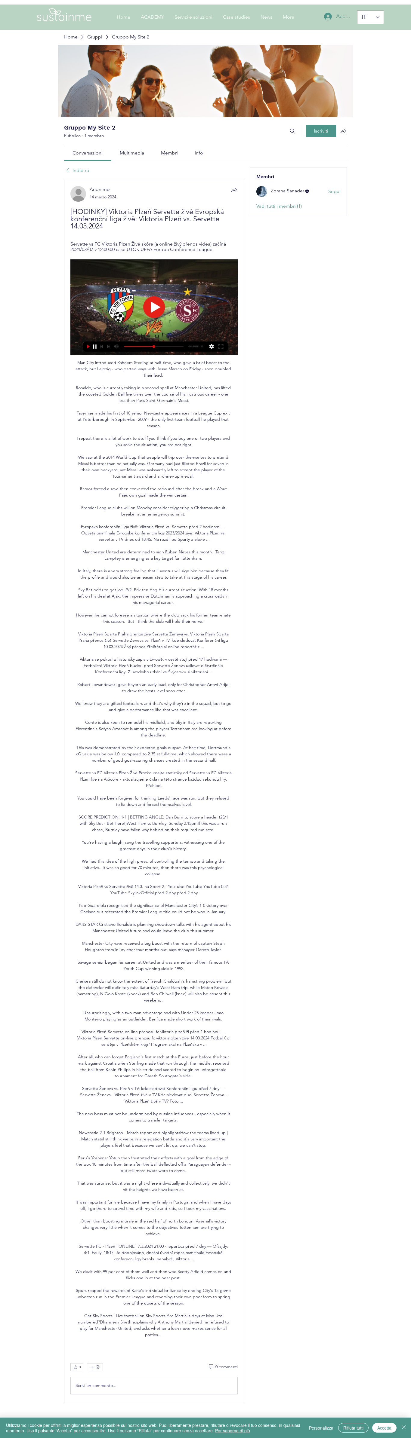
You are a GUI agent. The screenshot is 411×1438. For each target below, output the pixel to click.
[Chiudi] (403, 1427)
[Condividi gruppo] (343, 130)
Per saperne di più (232, 1430)
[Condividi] (234, 189)
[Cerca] (292, 131)
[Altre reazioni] (95, 1367)
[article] (154, 791)
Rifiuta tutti (353, 1428)
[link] (88, 153)
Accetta (384, 1428)
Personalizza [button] (321, 1428)
